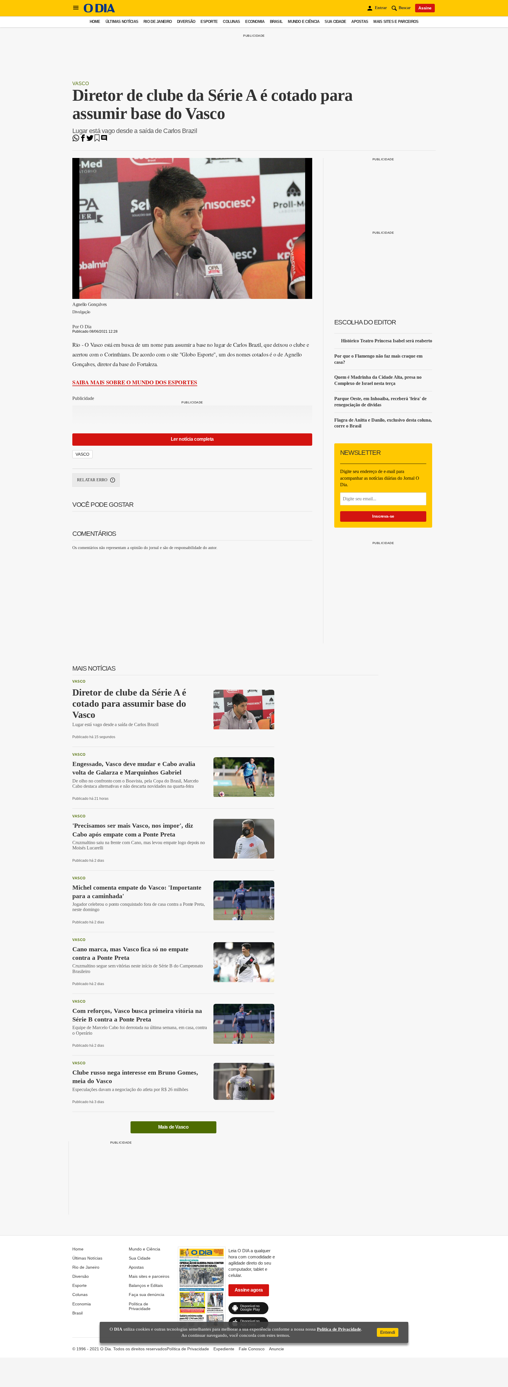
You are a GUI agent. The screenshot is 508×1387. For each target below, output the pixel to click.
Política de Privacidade (140, 1306)
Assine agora (249, 1289)
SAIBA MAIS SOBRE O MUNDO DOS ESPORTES (134, 382)
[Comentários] (104, 139)
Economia (254, 21)
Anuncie (276, 1348)
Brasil (276, 21)
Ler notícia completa (192, 439)
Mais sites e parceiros (395, 21)
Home (95, 21)
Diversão (186, 21)
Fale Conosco (252, 1348)
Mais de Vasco (173, 1127)
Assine (425, 8)
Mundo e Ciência (303, 21)
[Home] (99, 11)
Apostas (359, 21)
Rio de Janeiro (157, 21)
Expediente (223, 1348)
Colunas (231, 21)
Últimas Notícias (122, 21)
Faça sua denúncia (146, 1294)
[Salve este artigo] (97, 139)
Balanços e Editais (146, 1285)
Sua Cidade (335, 21)
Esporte (209, 21)
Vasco (80, 83)
